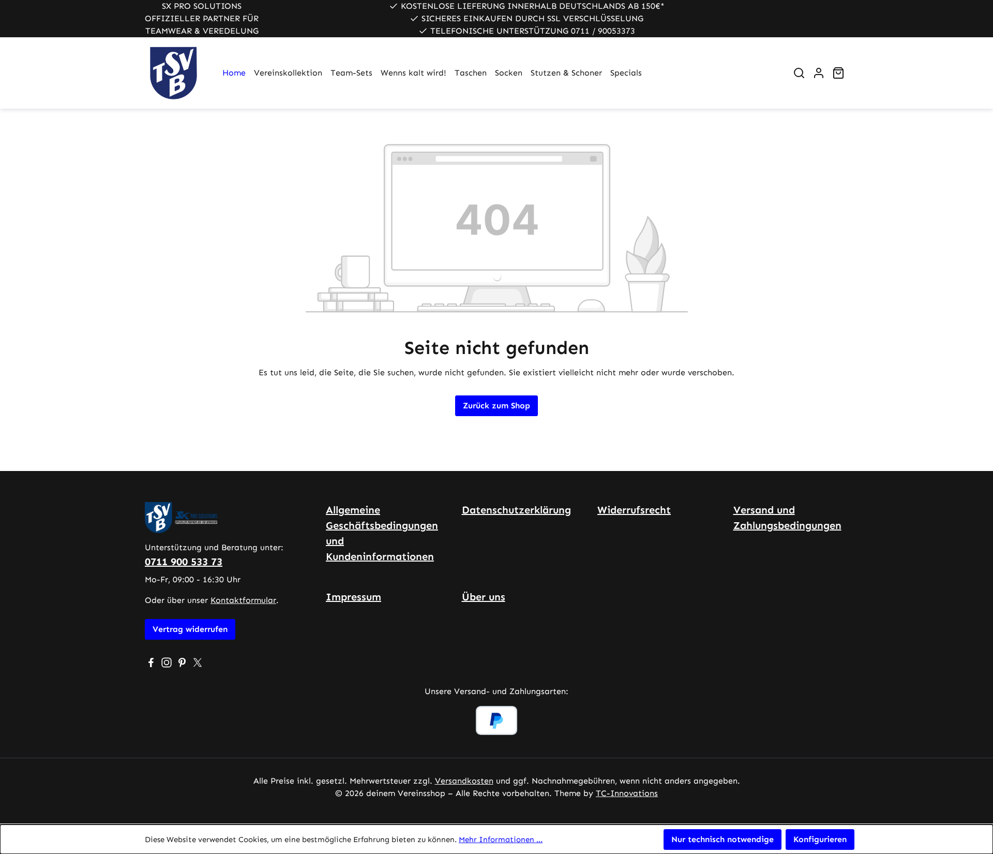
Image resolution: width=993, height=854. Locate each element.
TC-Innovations (627, 793)
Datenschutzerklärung (516, 510)
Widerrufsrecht (634, 510)
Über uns (483, 597)
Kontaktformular (243, 600)
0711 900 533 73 (183, 561)
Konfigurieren (820, 839)
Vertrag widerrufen (190, 629)
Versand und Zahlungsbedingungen (787, 518)
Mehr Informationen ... (501, 839)
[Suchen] (799, 73)
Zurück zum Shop (496, 405)
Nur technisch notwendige (722, 839)
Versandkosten (464, 781)
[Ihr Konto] (819, 73)
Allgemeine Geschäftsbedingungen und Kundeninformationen (382, 533)
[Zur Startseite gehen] (173, 73)
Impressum (353, 597)
